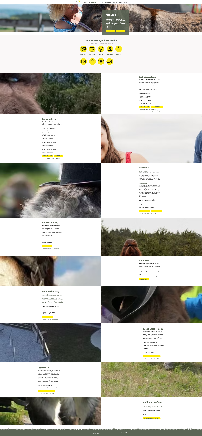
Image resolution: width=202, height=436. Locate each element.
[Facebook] (126, 2)
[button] (46, 391)
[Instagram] (124, 2)
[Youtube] (126, 432)
